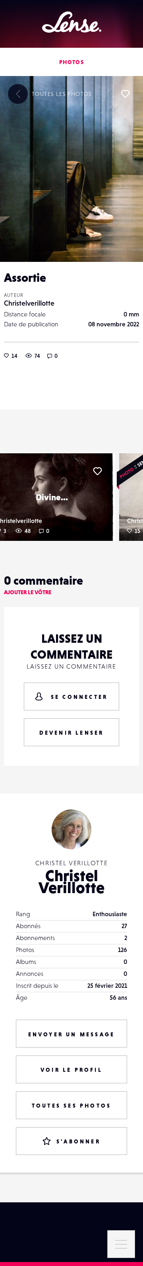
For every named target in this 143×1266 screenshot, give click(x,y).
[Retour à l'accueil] (71, 22)
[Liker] (125, 94)
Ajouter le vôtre (27, 592)
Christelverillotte (29, 303)
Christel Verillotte (71, 881)
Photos (71, 62)
